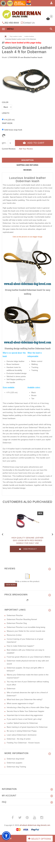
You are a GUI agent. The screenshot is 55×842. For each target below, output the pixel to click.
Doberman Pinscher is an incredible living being (26, 627)
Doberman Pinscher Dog (17, 623)
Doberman (11, 688)
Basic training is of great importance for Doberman (27, 727)
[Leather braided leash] (27, 263)
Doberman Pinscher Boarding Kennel (22, 619)
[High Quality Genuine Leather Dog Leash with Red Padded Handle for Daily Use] (27, 521)
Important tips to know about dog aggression (25, 715)
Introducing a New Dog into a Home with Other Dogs (28, 707)
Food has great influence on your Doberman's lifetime (28, 657)
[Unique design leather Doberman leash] (27, 321)
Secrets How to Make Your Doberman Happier (25, 711)
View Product (30, 549)
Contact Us (29, 22)
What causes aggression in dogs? (20, 703)
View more (11, 585)
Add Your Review (26, 149)
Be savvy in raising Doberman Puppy (22, 731)
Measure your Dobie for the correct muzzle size (26, 631)
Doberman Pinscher (15, 615)
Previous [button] (2, 534)
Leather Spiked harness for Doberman (22, 723)
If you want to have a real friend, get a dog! (24, 719)
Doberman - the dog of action (19, 739)
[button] (50, 28)
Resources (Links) (14, 635)
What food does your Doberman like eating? (24, 699)
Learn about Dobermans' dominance (21, 735)
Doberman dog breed (15, 759)
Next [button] (52, 534)
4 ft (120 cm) (9, 120)
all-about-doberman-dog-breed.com (35, 825)
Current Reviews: (9, 149)
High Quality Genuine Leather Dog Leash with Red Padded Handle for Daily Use (27, 540)
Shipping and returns (27, 165)
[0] (48, 20)
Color (5, 102)
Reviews (27, 170)
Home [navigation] (5, 36)
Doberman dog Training (16, 767)
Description (27, 160)
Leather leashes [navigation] (29, 36)
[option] (27, 80)
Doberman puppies (14, 763)
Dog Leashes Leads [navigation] (16, 36)
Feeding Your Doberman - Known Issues (23, 743)
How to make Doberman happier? (20, 646)
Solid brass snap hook (13, 130)
